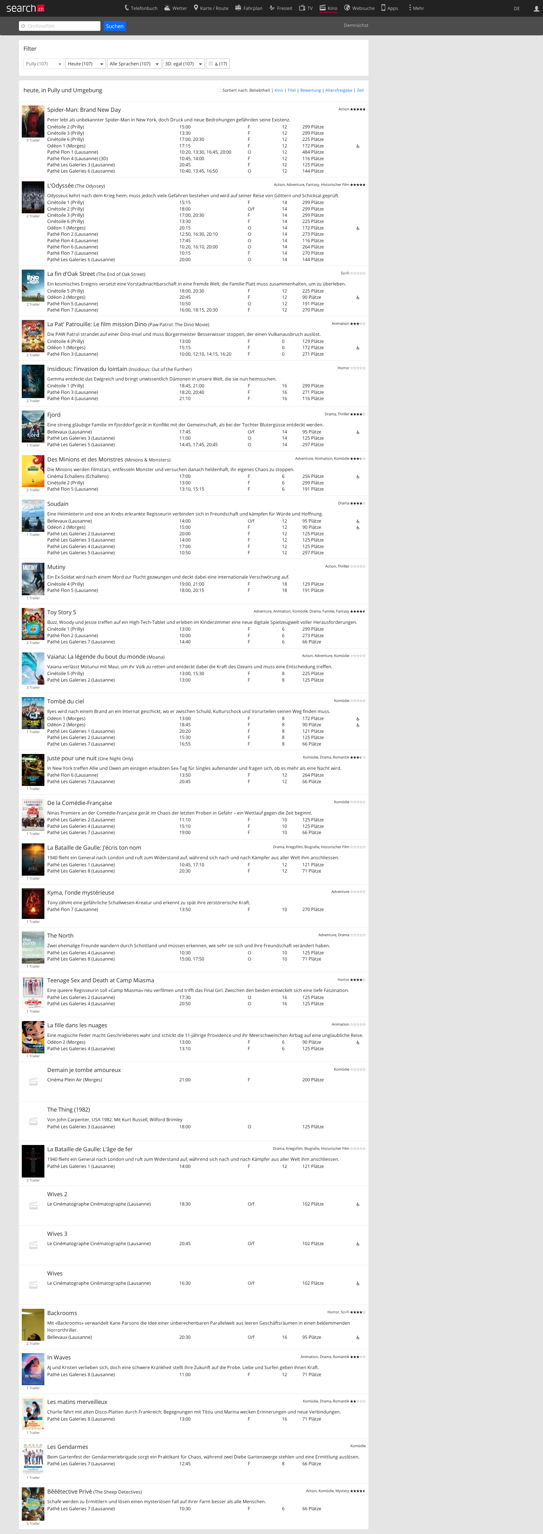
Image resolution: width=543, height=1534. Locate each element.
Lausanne (86, 152)
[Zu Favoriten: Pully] (220, 90)
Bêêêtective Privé (94, 1491)
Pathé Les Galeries (67, 165)
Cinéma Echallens (66, 476)
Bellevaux (57, 432)
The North (60, 935)
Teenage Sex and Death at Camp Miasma (100, 980)
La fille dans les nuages (77, 1025)
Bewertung (310, 90)
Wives (55, 1273)
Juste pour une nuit (90, 758)
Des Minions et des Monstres (109, 459)
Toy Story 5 (61, 612)
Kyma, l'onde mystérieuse (80, 892)
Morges (76, 146)
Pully (54, 90)
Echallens (97, 476)
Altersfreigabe (339, 90)
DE (517, 8)
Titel (292, 90)
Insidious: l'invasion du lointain (119, 369)
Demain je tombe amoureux (84, 1070)
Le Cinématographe (68, 1204)
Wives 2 (57, 1194)
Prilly (77, 127)
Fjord (54, 414)
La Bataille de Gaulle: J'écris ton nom (94, 847)
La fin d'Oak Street (96, 274)
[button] (43, 64)
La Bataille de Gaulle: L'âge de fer (90, 1149)
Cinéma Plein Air (64, 1080)
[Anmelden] (536, 8)
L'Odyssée (76, 185)
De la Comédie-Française (79, 803)
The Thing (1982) (68, 1109)
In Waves (59, 1357)
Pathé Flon (58, 152)
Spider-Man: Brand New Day (84, 109)
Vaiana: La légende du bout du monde (106, 656)
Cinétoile (56, 127)
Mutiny (56, 567)
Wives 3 (57, 1233)
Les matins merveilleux (77, 1402)
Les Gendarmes (67, 1447)
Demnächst (356, 25)
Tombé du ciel (65, 701)
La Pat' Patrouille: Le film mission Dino (128, 324)
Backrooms (62, 1313)
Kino (279, 90)
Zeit (360, 90)
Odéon (54, 146)
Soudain (57, 504)
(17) (222, 64)
